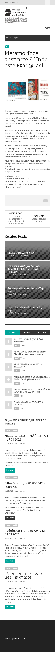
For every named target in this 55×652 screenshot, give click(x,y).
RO (49, 28)
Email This (45, 200)
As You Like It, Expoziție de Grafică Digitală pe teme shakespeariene (30, 352)
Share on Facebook (9, 200)
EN (46, 28)
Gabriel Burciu (19, 638)
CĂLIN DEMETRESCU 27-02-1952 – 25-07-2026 (25, 575)
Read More (10, 470)
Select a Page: (47, 2)
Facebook (42, 332)
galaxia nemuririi (11, 430)
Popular (12, 332)
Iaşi (7, 46)
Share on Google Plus (27, 200)
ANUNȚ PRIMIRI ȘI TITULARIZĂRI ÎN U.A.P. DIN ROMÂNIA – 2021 (32, 390)
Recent (27, 332)
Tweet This (18, 200)
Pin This (36, 200)
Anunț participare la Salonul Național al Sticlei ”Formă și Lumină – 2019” (32, 378)
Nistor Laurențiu (20, 443)
